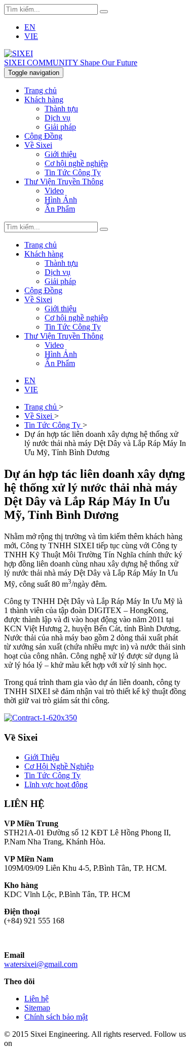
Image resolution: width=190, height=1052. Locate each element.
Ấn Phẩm (60, 209)
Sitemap (37, 1007)
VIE (31, 36)
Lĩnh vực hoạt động (56, 784)
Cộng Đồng (43, 136)
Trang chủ (40, 90)
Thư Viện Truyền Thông (63, 181)
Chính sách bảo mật (56, 1017)
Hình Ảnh (61, 199)
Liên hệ (36, 998)
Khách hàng (43, 99)
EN (29, 27)
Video (54, 190)
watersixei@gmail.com (41, 964)
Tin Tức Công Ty (73, 172)
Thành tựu (61, 108)
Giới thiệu (61, 154)
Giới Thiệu (41, 757)
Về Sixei (38, 145)
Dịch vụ (57, 117)
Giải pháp (60, 127)
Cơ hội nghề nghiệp (76, 163)
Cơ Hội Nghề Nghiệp (59, 766)
